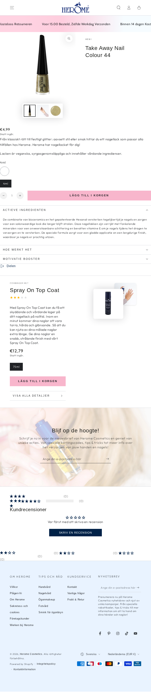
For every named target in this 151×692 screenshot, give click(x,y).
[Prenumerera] (108, 458)
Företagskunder (19, 618)
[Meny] (12, 7)
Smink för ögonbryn (51, 612)
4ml (7, 184)
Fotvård (43, 606)
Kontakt (72, 586)
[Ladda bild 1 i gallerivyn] (30, 111)
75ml (18, 368)
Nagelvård (45, 593)
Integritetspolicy (46, 664)
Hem (87, 39)
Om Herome (17, 599)
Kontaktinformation (25, 669)
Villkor (14, 586)
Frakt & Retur (75, 599)
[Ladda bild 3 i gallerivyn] (56, 111)
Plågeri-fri (16, 593)
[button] (118, 7)
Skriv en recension (75, 532)
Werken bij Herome (21, 625)
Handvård (44, 586)
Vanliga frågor (76, 593)
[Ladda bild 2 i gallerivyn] (43, 111)
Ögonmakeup (47, 599)
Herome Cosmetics (31, 654)
